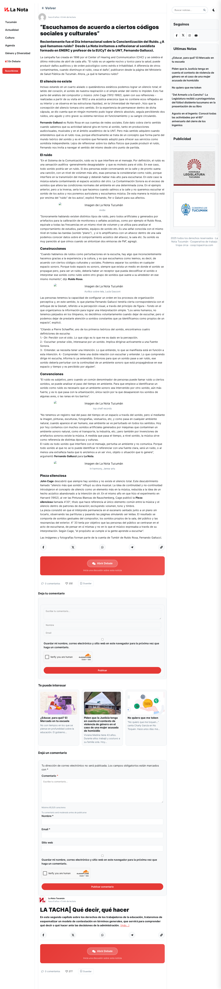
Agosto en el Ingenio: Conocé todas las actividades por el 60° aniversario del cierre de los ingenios (194, 119)
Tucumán (11, 22)
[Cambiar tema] (213, 10)
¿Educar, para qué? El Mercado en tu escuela (55, 719)
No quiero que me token (143, 717)
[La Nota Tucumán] (43, 900)
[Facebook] (176, 35)
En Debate (14, 61)
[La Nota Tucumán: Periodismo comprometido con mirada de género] (16, 9)
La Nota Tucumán (56, 898)
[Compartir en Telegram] (132, 547)
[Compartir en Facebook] (43, 547)
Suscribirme (11, 71)
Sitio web (47, 842)
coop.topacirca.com (201, 245)
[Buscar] (204, 10)
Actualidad (12, 29)
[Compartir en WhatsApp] (102, 547)
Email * (46, 829)
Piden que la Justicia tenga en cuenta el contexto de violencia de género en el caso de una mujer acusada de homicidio (101, 724)
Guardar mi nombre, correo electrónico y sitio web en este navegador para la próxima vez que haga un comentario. (101, 645)
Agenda (10, 45)
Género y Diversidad (17, 53)
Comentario (50, 775)
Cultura (9, 37)
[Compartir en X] (73, 547)
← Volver (48, 8)
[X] (183, 35)
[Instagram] (189, 35)
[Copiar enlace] (161, 547)
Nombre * (48, 816)
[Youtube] (196, 35)
